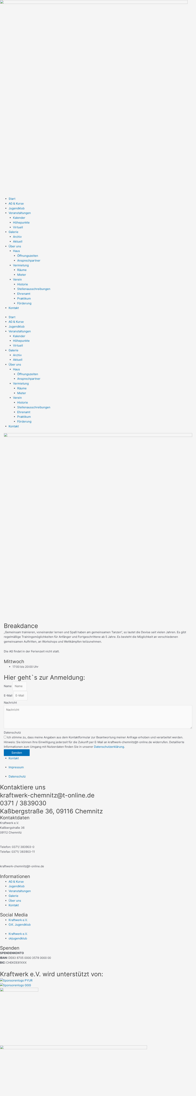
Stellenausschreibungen (33, 289)
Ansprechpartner (28, 260)
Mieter (21, 274)
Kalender (19, 218)
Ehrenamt (23, 293)
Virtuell (18, 227)
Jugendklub (16, 208)
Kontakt (14, 308)
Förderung (24, 303)
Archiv (17, 237)
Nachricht (10, 702)
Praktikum (24, 298)
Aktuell (17, 241)
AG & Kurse (16, 203)
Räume (22, 270)
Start (12, 199)
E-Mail (8, 695)
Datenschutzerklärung (109, 747)
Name (8, 686)
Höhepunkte (21, 222)
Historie (22, 284)
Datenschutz (12, 732)
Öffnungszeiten (27, 255)
